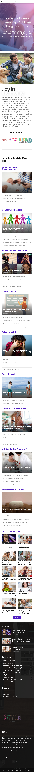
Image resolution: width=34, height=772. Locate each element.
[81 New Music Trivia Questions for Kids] (17, 263)
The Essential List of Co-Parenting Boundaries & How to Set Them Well (24, 612)
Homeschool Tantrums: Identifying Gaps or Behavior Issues (16, 320)
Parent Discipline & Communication (10, 168)
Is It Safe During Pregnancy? (15, 449)
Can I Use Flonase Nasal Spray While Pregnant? (13, 478)
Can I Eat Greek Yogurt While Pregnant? (11, 481)
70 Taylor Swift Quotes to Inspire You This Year (8, 546)
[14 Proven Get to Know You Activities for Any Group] (25, 571)
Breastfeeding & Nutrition (13, 490)
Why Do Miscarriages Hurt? (9, 437)
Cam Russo (5, 191)
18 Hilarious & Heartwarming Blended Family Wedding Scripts (17, 242)
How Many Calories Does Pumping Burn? (12, 525)
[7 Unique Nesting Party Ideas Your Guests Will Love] (9, 571)
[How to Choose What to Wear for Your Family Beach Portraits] (17, 387)
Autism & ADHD (9, 332)
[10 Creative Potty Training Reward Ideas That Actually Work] (9, 587)
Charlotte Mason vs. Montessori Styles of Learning (14, 327)
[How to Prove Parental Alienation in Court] (25, 587)
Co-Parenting (20, 591)
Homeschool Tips (9, 291)
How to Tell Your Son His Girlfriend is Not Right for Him (15, 201)
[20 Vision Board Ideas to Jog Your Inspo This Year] (25, 556)
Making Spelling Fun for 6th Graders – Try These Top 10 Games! (16, 310)
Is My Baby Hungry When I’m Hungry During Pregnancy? (15, 475)
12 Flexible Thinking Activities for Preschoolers (13, 279)
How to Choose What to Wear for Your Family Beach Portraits (16, 393)
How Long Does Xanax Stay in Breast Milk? (17, 510)
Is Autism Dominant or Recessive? (10, 366)
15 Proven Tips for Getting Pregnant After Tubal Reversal (17, 468)
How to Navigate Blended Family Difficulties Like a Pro (13, 229)
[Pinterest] (13, 761)
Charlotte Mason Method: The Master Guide (13, 323)
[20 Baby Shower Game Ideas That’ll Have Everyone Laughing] (25, 539)
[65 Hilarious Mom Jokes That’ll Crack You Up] (9, 556)
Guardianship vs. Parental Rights (10, 236)
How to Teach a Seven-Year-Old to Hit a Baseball (14, 283)
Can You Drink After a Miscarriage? (11, 441)
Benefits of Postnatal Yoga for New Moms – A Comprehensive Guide (17, 427)
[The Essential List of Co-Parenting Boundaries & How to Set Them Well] (25, 603)
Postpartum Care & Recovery (15, 408)
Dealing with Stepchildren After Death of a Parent (14, 245)
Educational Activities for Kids (15, 250)
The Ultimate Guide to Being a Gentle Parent (12, 195)
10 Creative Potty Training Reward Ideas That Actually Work (9, 595)
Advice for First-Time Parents (8, 591)
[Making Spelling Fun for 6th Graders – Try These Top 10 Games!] (17, 304)
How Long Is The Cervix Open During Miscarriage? (14, 434)
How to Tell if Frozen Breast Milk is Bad (11, 515)
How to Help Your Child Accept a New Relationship (14, 198)
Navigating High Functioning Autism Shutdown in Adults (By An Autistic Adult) (17, 351)
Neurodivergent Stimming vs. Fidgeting (11, 369)
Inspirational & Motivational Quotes (7, 543)
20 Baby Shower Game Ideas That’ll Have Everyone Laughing (25, 547)
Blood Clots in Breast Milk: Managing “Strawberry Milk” (15, 522)
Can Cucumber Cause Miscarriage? (11, 444)
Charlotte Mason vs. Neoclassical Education (13, 317)
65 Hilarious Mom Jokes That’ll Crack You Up (8, 563)
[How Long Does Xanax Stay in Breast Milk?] (17, 502)
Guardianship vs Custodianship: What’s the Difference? (15, 239)
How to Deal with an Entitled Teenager (11, 205)
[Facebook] (3, 761)
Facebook (8, 761)
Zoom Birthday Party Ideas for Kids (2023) (12, 286)
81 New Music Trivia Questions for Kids (16, 270)
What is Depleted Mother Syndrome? (15, 189)
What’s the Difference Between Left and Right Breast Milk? (16, 519)
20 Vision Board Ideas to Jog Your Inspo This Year (24, 563)
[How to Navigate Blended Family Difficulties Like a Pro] (17, 223)
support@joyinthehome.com (14, 750)
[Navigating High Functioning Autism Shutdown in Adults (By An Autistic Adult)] (17, 345)
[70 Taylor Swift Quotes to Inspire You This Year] (9, 539)
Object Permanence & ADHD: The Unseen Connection (15, 362)
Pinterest (18, 761)
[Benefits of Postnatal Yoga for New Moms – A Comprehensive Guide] (17, 421)
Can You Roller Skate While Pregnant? (11, 484)
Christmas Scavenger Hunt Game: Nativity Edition (14, 276)
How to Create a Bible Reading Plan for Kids (13, 403)
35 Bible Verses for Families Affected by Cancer (14, 400)
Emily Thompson (6, 430)
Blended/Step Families (12, 210)
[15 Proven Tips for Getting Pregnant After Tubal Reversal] (17, 462)
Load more (16, 617)
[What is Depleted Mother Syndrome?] (17, 182)
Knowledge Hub (21, 543)
